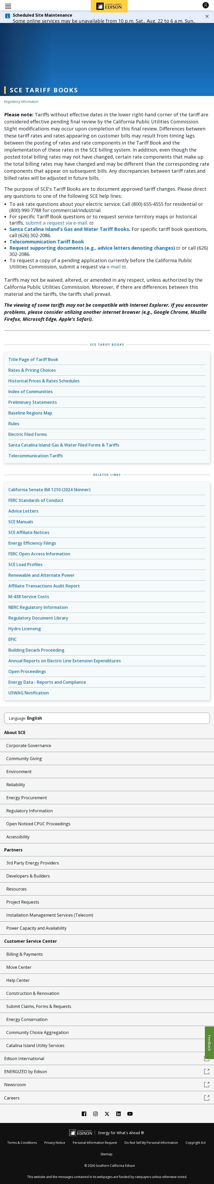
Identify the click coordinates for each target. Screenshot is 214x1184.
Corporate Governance (28, 745)
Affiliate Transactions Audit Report (44, 586)
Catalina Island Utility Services (35, 1045)
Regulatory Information (21, 101)
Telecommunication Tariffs (35, 456)
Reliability (15, 785)
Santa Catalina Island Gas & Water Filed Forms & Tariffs (63, 445)
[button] (8, 6)
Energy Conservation (26, 1019)
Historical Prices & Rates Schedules (44, 381)
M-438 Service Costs (28, 596)
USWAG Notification (28, 693)
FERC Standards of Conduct (35, 500)
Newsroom (15, 1084)
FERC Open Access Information (39, 554)
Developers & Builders (28, 876)
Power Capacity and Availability (36, 928)
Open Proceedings (27, 671)
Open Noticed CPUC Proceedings (38, 824)
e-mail (114, 266)
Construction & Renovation (32, 993)
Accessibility (17, 837)
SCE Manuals (20, 522)
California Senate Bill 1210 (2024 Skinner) (49, 489)
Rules (13, 423)
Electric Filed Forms (27, 434)
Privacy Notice (54, 1142)
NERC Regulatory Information (38, 607)
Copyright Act (196, 1142)
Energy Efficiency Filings (32, 543)
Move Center (19, 967)
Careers (12, 1098)
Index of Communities (30, 391)
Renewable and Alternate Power (41, 575)
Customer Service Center (30, 941)
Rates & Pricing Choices (32, 370)
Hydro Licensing (24, 629)
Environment (19, 771)
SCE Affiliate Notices (28, 532)
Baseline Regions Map (30, 413)
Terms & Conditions (22, 1142)
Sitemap (106, 1154)
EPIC (12, 639)
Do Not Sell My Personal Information (151, 1142)
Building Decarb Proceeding (36, 650)
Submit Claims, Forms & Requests (38, 1006)
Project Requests (22, 902)
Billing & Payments (24, 954)
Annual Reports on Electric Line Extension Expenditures (64, 661)
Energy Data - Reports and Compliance (47, 682)
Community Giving (24, 758)
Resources (16, 889)
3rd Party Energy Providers (32, 863)
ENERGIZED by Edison (25, 1071)
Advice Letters (23, 511)
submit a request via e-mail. (57, 223)
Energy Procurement (26, 798)
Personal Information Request (95, 1142)
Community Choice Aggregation (37, 1032)
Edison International (24, 1058)
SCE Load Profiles (25, 564)
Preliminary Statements (32, 402)
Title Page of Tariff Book (33, 359)
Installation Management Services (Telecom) (49, 915)
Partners (13, 850)
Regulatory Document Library (38, 618)
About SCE (14, 732)
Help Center (18, 980)
